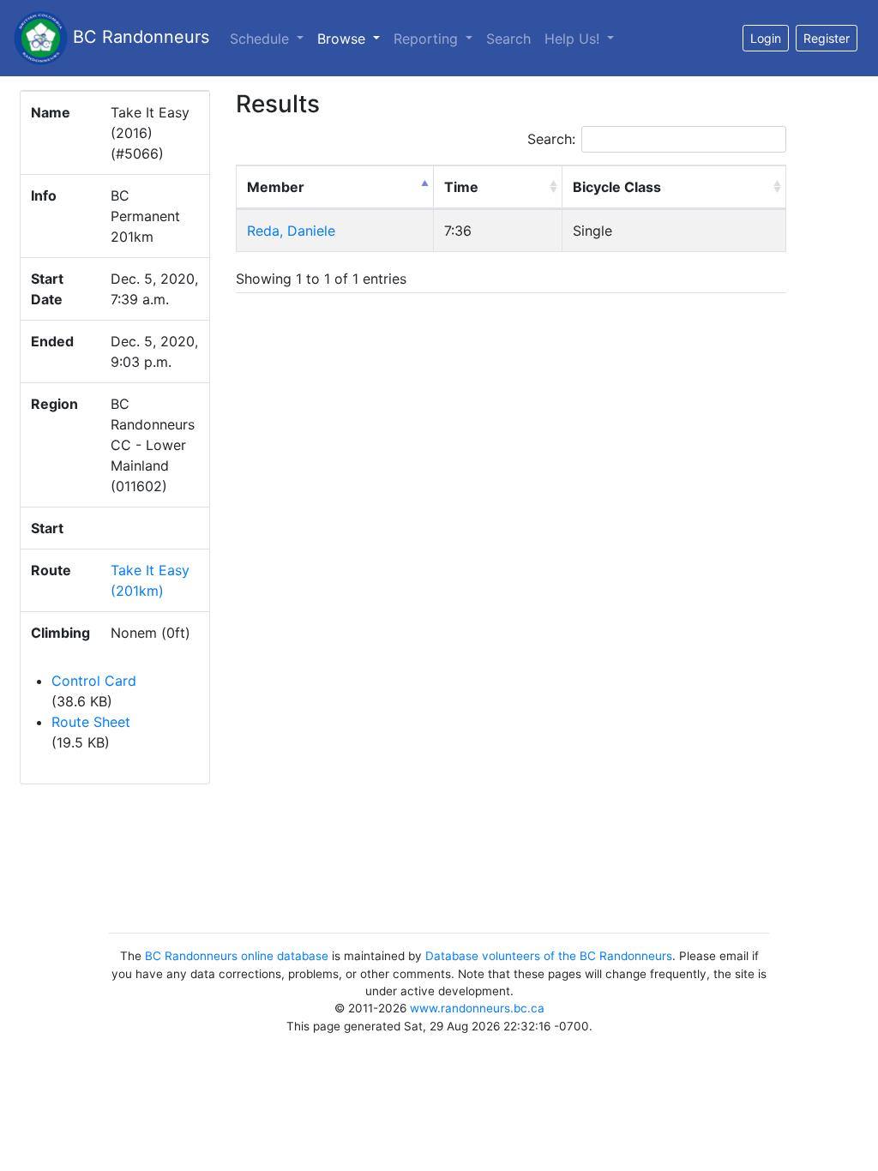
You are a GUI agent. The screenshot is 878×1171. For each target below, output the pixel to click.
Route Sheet (90, 721)
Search (508, 38)
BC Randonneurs (138, 37)
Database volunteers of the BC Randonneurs (548, 956)
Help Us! (574, 38)
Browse (352, 38)
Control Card (93, 680)
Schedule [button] (261, 38)
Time (461, 186)
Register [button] (826, 38)
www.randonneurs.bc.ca (477, 1008)
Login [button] (765, 38)
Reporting (428, 38)
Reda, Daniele (291, 230)
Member (275, 186)
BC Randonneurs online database (236, 956)
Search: (551, 138)
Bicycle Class (617, 186)
